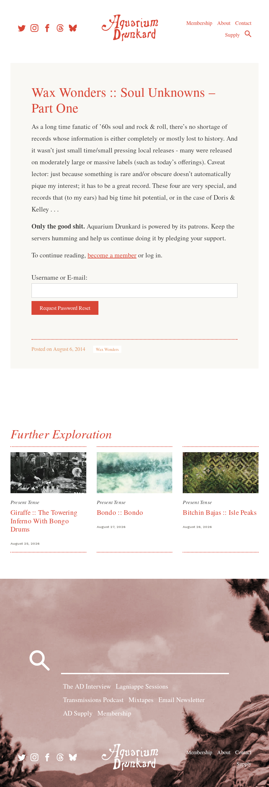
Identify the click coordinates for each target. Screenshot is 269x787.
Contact (243, 22)
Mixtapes (141, 699)
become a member (112, 255)
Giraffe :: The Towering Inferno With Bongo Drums (43, 521)
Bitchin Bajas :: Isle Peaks (220, 512)
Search (248, 33)
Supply (232, 34)
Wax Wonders (107, 349)
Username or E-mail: (59, 277)
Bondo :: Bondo (120, 512)
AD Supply (78, 713)
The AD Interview (87, 686)
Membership (199, 22)
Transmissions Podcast (93, 699)
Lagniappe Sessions (142, 686)
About (223, 22)
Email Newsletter (181, 699)
